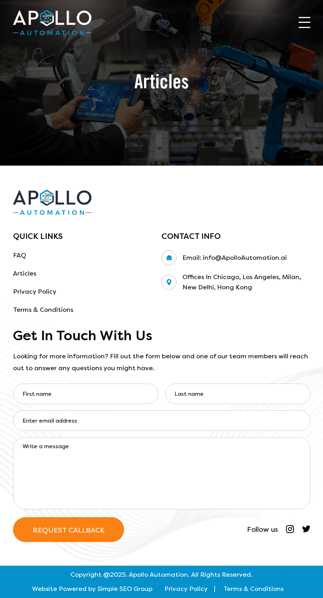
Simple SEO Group (124, 588)
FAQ (19, 255)
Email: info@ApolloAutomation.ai (234, 257)
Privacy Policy (34, 291)
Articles (24, 273)
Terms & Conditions (43, 309)
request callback (68, 530)
